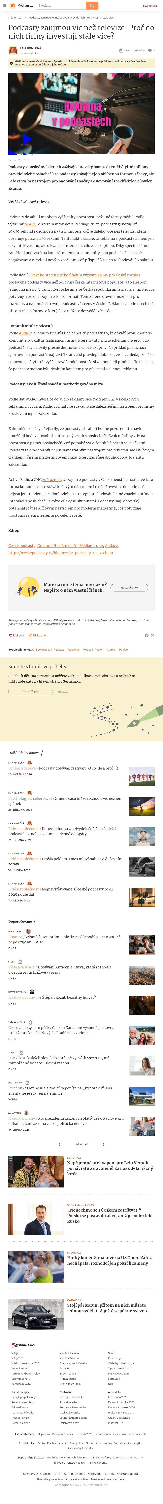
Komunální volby (21, 1383)
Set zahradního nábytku (128, 1443)
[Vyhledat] (92, 6)
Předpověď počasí (62, 1434)
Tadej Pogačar (68, 1373)
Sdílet (142, 50)
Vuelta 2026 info (69, 1358)
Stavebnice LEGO (78, 1457)
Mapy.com (44, 1434)
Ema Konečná (30, 48)
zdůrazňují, (52, 480)
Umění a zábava (22, 768)
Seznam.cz (150, 5)
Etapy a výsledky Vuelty (73, 1363)
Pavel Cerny (15, 931)
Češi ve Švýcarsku (70, 1412)
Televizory (59, 1462)
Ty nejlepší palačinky (23, 1397)
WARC (30, 224)
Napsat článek (129, 587)
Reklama (73, 649)
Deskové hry (135, 1457)
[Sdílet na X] (153, 635)
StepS (11, 962)
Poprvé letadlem (69, 1402)
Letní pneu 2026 (117, 1397)
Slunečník (91, 1443)
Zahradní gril (75, 1448)
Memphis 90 (15, 1083)
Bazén (41, 1443)
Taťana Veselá (16, 1022)
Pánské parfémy (97, 1462)
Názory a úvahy (21, 998)
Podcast (59, 649)
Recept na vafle (21, 1417)
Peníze (123, 649)
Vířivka (89, 1448)
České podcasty (21, 546)
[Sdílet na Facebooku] (147, 635)
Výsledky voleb (20, 1368)
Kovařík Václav (17, 992)
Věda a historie (21, 967)
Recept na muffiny (23, 1402)
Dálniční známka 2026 (121, 1402)
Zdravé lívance (20, 1407)
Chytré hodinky (76, 1462)
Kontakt (109, 1474)
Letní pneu (119, 1457)
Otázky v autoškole (119, 1417)
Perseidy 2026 (84, 1434)
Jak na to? (63, 691)
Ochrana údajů (127, 1474)
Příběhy (15, 1088)
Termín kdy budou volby (26, 1373)
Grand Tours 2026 (70, 1383)
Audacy (25, 333)
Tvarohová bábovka (23, 1412)
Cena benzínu (103, 1434)
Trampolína (76, 1443)
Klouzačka (106, 1443)
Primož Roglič (68, 1378)
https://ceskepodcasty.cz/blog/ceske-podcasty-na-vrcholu (60, 553)
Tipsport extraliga (118, 1368)
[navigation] (5, 5)
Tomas (12, 1052)
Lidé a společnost (23, 829)
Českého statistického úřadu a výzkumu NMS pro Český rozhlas (84, 275)
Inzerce (110, 649)
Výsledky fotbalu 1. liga (121, 1363)
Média (87, 649)
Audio (98, 649)
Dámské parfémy (100, 1457)
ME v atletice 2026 (118, 1373)
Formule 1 (114, 1378)
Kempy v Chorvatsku (72, 1397)
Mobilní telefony (56, 1457)
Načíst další (81, 1144)
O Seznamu (48, 1474)
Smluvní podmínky (72, 1474)
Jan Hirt (64, 1368)
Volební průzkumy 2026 (25, 1363)
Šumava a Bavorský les (73, 1407)
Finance (15, 937)
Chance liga (115, 1358)
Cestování (17, 1028)
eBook (127, 50)
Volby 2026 (18, 1358)
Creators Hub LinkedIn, (58, 546)
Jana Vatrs (14, 1113)
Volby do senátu (21, 1378)
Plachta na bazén (57, 1443)
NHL (111, 1383)
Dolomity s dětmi (70, 1422)
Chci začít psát (30, 691)
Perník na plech (21, 1422)
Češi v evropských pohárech (129, 1434)
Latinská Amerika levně (73, 1417)
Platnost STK (115, 1422)
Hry (11, 1058)
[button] (81, 114)
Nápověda (94, 1474)
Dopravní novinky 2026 (121, 1407)
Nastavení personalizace (107, 1479)
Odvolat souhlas (77, 1479)
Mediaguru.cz (91, 546)
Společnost (43, 649)
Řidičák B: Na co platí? (121, 1412)
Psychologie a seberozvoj (30, 799)
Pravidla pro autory (50, 1479)
